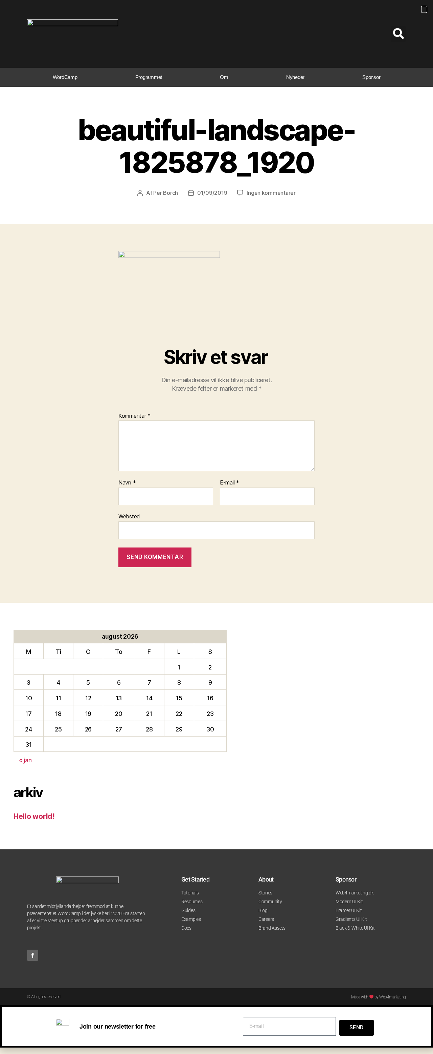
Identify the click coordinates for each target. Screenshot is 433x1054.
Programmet (148, 77)
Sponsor (371, 77)
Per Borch (165, 192)
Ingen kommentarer (271, 192)
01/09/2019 (212, 192)
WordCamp (65, 77)
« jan (25, 760)
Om (224, 77)
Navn (127, 483)
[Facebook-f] (32, 955)
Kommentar (134, 416)
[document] (216, 1026)
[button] (398, 34)
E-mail (229, 483)
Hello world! (34, 816)
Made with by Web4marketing (378, 997)
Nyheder (295, 77)
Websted (129, 516)
